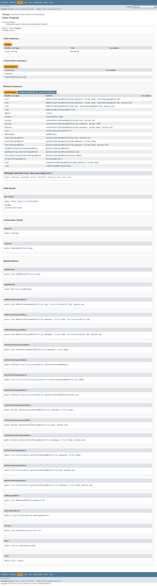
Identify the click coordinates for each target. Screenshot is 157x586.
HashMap (8, 148)
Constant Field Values (13, 208)
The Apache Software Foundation (25, 583)
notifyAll (42, 177)
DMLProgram (16, 77)
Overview (4, 2)
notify (33, 177)
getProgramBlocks (53, 159)
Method (31, 9)
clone (48, 113)
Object (12, 30)
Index (46, 2)
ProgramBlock (66, 110)
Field (17, 9)
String (14, 51)
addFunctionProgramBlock (56, 99)
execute (49, 131)
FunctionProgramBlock (106, 99)
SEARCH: (129, 7)
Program (7, 73)
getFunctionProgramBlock (56, 138)
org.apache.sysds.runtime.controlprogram (27, 14)
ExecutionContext (60, 131)
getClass (15, 177)
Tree (30, 2)
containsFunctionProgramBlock (59, 120)
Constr (23, 9)
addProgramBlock (53, 110)
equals (7, 177)
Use (25, 2)
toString (51, 177)
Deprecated (37, 2)
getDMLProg (50, 134)
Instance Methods (27, 92)
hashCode (24, 177)
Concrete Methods (46, 92)
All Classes (5, 6)
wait (59, 177)
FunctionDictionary (13, 155)
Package (12, 2)
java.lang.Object (9, 22)
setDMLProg (50, 166)
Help (51, 2)
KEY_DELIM (74, 51)
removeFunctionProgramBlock (58, 162)
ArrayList (9, 159)
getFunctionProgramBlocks (57, 148)
